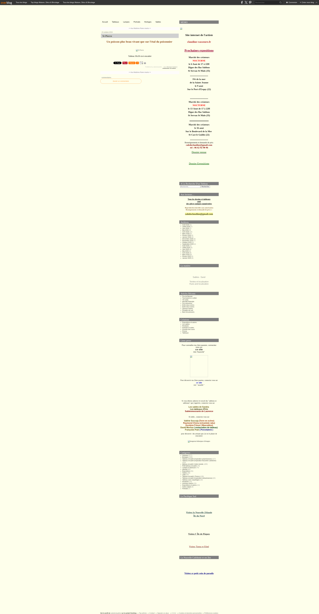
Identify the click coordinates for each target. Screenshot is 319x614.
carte (184, 475)
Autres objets (186, 487)
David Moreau (187, 427)
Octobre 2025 (187, 242)
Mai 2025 (185, 251)
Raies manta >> (145, 28)
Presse (184, 331)
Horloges (147, 22)
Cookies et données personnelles (190, 613)
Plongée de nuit (187, 310)
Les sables (186, 324)
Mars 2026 (186, 234)
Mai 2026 (185, 230)
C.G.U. (174, 613)
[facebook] (241, 2)
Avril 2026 (186, 232)
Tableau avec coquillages (191, 480)
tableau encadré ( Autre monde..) (193, 464)
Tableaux (115, 22)
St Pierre (107, 36)
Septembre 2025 (188, 244)
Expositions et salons (189, 322)
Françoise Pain (192, 430)
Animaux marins (187, 483)
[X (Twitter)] (246, 2)
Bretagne (169, 67)
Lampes (126, 22)
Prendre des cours (188, 329)
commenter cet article (169, 68)
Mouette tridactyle (188, 301)
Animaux (174, 67)
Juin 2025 (185, 249)
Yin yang (185, 300)
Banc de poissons (188, 312)
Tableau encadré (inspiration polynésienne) (197, 459)
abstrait (184, 469)
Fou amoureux (187, 303)
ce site (199, 349)
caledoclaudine (116, 613)
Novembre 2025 (188, 241)
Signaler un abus (163, 613)
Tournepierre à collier (189, 298)
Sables (158, 22)
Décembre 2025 (188, 239)
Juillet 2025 (186, 247)
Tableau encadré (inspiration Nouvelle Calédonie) (199, 461)
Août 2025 (186, 246)
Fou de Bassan (187, 296)
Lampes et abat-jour (189, 468)
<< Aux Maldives (134, 28)
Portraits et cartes (188, 328)
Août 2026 (186, 225)
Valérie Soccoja (191, 421)
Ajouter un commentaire (121, 81)
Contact (152, 613)
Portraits (137, 22)
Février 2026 (186, 235)
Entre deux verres (188, 305)
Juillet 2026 (186, 227)
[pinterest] (250, 2)
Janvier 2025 (187, 258)
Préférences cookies (211, 613)
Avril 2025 (186, 253)
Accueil (105, 22)
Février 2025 (186, 256)
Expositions (186, 471)
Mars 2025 (186, 254)
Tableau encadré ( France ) (191, 476)
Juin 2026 (185, 228)
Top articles (143, 613)
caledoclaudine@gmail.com (199, 214)
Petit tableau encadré (189, 466)
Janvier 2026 (187, 237)
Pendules (185, 326)
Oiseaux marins (187, 308)
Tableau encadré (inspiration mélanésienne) (197, 478)
